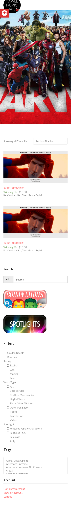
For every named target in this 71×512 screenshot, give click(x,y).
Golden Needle (15, 352)
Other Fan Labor (19, 407)
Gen (12, 369)
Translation (16, 415)
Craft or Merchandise (22, 395)
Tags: (7, 450)
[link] (4, 13)
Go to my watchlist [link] (14, 488)
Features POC (18, 432)
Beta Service (17, 390)
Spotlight (8, 424)
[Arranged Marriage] (36, 473)
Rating (7, 361)
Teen (12, 378)
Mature (14, 373)
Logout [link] (7, 496)
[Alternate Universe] (36, 464)
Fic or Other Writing (21, 403)
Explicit (14, 365)
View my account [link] (13, 492)
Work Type (9, 382)
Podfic (13, 411)
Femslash (15, 436)
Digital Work (17, 399)
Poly (12, 441)
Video (13, 420)
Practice (12, 357)
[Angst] (36, 470)
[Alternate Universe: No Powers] (36, 467)
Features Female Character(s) (26, 428)
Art (12, 386)
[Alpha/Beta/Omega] (36, 460)
